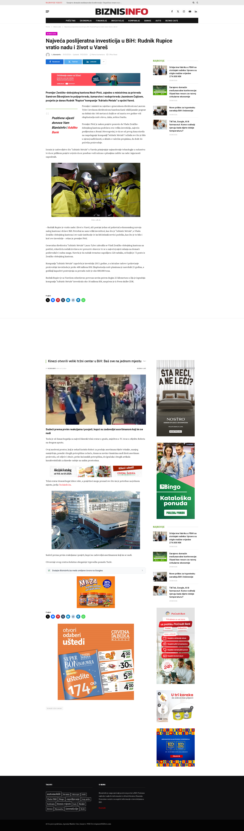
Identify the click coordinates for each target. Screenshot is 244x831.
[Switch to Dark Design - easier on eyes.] (197, 2)
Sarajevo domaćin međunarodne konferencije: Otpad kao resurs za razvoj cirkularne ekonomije (183, 92)
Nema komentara (98, 55)
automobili (53, 794)
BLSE (83, 809)
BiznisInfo (57, 55)
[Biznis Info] (122, 11)
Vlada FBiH (52, 799)
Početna (70, 20)
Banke (147, 20)
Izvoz (50, 808)
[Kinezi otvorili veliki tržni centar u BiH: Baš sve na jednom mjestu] (96, 400)
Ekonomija (86, 20)
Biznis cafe (171, 20)
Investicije (117, 20)
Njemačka (59, 809)
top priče (86, 799)
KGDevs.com (106, 824)
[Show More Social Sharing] (103, 61)
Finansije (101, 20)
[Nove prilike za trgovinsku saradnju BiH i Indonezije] (160, 110)
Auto (158, 20)
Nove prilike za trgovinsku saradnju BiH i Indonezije (87, 3)
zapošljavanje (73, 799)
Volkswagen (75, 794)
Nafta (75, 804)
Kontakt (102, 808)
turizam (51, 803)
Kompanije (134, 20)
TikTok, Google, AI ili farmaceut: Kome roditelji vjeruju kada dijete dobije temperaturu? (182, 126)
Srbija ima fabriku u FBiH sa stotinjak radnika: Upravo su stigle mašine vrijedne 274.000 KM (183, 72)
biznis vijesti (64, 803)
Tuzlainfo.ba (65, 484)
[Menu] (47, 11)
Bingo (61, 799)
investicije (72, 808)
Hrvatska (66, 794)
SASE (84, 794)
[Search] (193, 2)
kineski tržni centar (54, 708)
